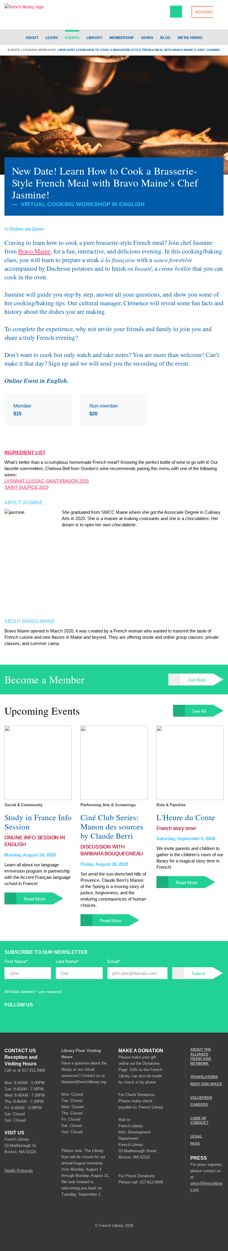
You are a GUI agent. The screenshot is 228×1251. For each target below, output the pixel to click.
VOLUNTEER (201, 1097)
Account (204, 12)
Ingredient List (25, 452)
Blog (165, 38)
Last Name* (67, 961)
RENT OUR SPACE (206, 1084)
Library (94, 38)
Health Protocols (18, 1170)
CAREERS (199, 1105)
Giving (147, 38)
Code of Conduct (199, 1120)
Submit (198, 973)
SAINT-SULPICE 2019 (26, 487)
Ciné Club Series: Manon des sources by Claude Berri (111, 826)
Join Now (197, 679)
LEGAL (196, 1136)
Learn (51, 38)
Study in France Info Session (38, 822)
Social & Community (23, 805)
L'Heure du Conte (185, 817)
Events (72, 38)
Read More (34, 898)
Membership (122, 38)
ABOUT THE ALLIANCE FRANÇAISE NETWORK (200, 1057)
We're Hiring (190, 38)
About (32, 38)
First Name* (16, 961)
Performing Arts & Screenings (108, 805)
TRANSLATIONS (204, 1077)
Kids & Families (171, 805)
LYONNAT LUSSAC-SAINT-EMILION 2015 (46, 480)
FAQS (195, 1143)
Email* (113, 961)
